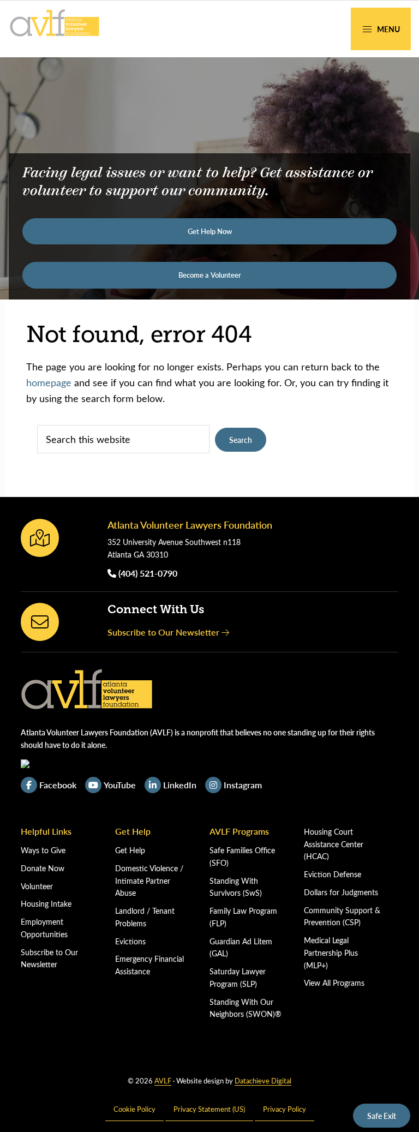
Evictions (130, 941)
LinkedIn (179, 784)
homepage (48, 382)
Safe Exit (381, 1115)
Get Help (130, 850)
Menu (387, 28)
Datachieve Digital (263, 1080)
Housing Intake (46, 904)
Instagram (243, 784)
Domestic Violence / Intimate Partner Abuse (149, 881)
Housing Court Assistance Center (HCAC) (333, 844)
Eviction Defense (332, 874)
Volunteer (37, 886)
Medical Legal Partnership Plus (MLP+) (331, 953)
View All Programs (334, 983)
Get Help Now (210, 231)
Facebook (57, 784)
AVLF (162, 1080)
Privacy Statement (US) (209, 1108)
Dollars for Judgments (341, 892)
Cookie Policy (134, 1108)
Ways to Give (43, 850)
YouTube (120, 784)
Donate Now (42, 868)
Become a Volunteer (209, 275)
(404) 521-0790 (146, 573)
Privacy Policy (284, 1108)
